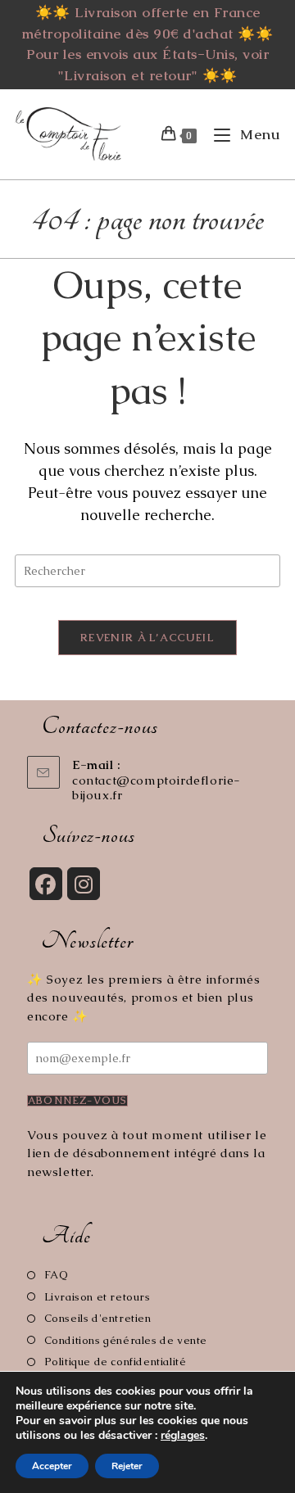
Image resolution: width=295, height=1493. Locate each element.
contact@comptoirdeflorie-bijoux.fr (156, 787)
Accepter (52, 1466)
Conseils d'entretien (98, 1318)
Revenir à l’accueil (147, 638)
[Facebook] (46, 883)
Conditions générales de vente (125, 1340)
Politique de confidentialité (115, 1362)
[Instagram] (83, 883)
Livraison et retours (97, 1297)
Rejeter (127, 1466)
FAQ (56, 1275)
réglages (183, 1435)
